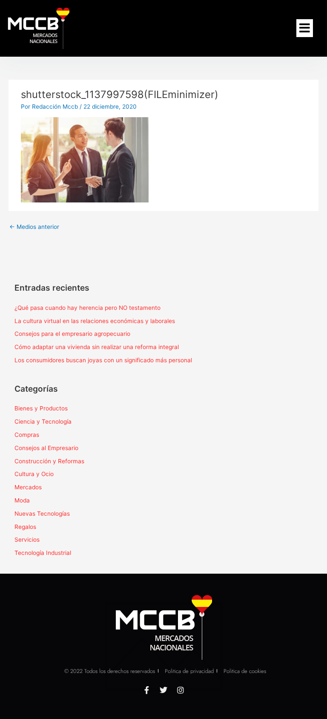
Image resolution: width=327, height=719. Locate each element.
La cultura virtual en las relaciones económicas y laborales (94, 321)
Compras (26, 434)
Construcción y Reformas (49, 461)
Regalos (25, 526)
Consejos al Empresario (46, 448)
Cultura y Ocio (34, 474)
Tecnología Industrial (42, 552)
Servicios (27, 539)
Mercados (28, 487)
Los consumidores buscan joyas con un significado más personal (103, 360)
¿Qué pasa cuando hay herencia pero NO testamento (87, 307)
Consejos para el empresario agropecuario (72, 333)
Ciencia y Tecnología (43, 421)
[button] (304, 28)
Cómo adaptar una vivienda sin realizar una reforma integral (96, 347)
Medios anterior (34, 226)
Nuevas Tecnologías (42, 513)
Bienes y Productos (41, 408)
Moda (22, 500)
